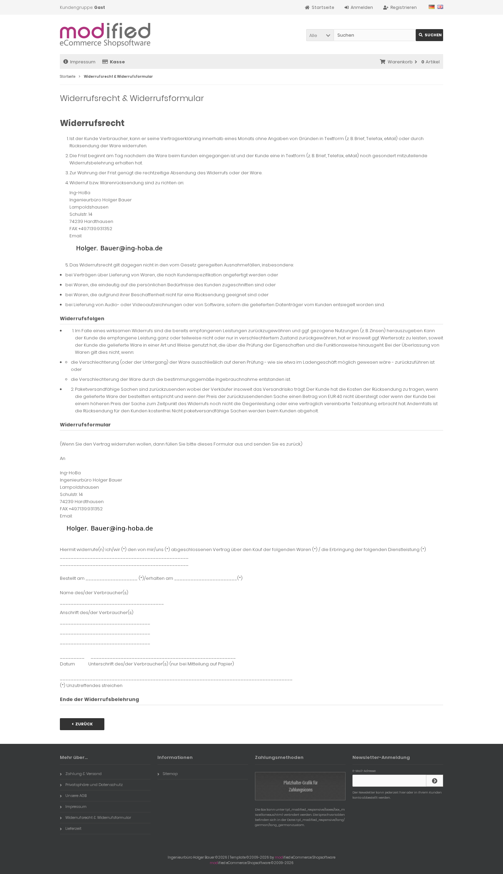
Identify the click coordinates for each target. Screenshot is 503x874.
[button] (320, 35)
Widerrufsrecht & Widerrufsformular (98, 817)
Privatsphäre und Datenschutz (94, 784)
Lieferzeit (73, 828)
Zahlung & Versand (83, 773)
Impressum (82, 62)
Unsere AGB (76, 795)
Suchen (429, 35)
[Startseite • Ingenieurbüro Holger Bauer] (105, 34)
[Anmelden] (434, 780)
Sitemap (170, 773)
